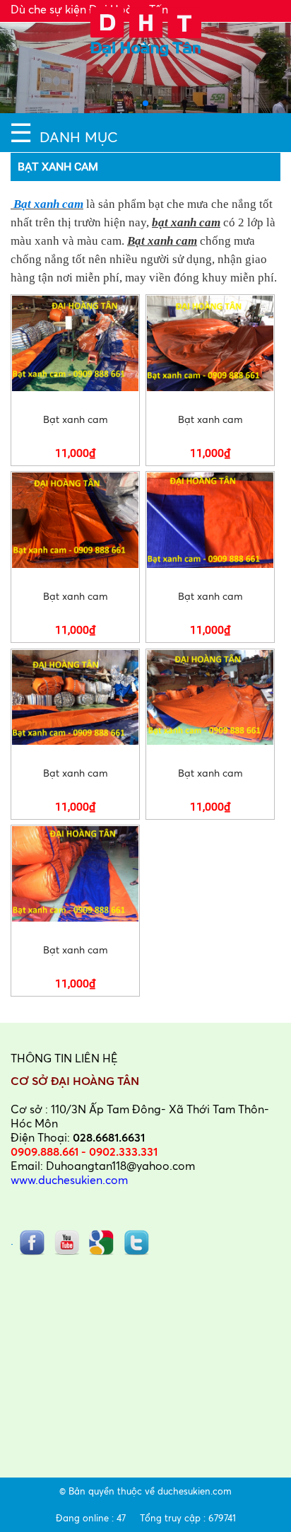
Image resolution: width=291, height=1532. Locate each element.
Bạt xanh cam (47, 204)
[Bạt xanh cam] (75, 343)
